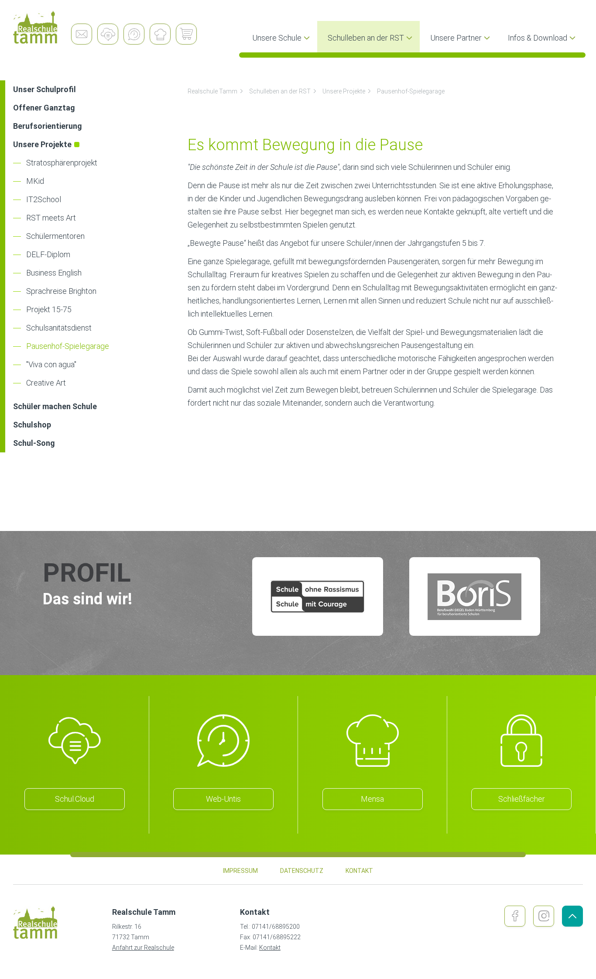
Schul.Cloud (74, 798)
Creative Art (46, 382)
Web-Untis (223, 798)
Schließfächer (521, 798)
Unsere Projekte (343, 91)
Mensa (372, 798)
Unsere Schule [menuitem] (276, 37)
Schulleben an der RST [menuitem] (366, 37)
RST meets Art (51, 217)
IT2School (43, 199)
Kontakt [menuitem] (359, 870)
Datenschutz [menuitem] (301, 870)
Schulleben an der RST (280, 91)
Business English (54, 272)
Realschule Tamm (212, 91)
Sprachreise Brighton (61, 291)
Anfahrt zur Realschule (143, 947)
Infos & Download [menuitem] (537, 37)
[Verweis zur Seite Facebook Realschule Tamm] (514, 916)
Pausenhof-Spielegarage (67, 346)
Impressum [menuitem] (240, 870)
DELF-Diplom (48, 254)
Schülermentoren (55, 236)
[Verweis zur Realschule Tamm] (42, 27)
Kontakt (270, 947)
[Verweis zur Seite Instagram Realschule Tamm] (543, 916)
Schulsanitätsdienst (59, 327)
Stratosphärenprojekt (61, 162)
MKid (35, 181)
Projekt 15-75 (49, 309)
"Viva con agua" (51, 364)
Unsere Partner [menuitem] (456, 37)
